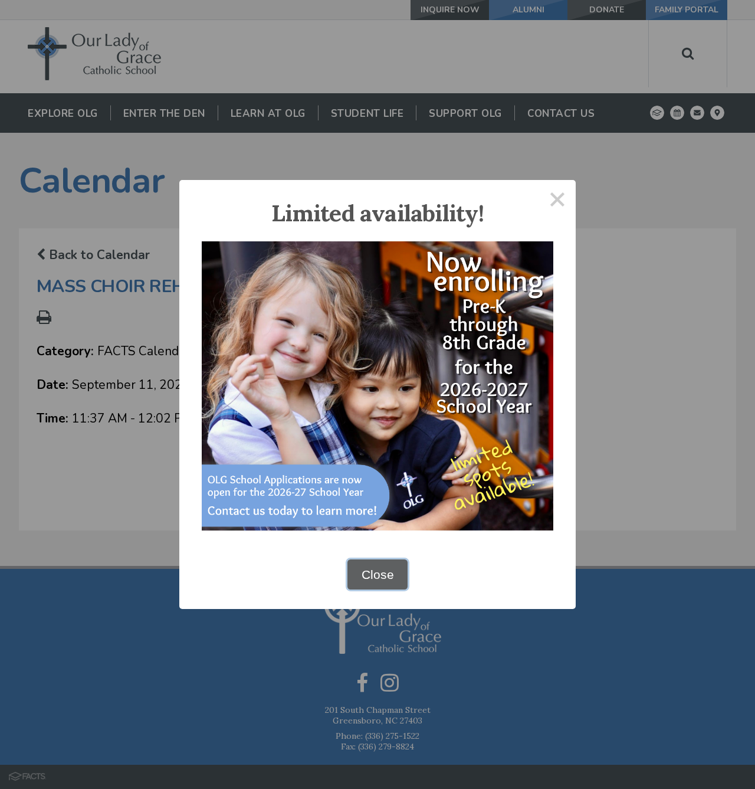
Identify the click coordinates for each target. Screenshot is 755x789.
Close (378, 574)
